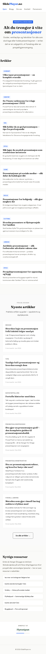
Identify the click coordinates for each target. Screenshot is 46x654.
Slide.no (12, 4)
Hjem (5, 9)
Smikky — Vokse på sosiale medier (17, 590)
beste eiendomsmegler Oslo (15, 584)
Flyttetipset (23, 629)
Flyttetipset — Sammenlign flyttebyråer (19, 596)
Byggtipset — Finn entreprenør (16, 609)
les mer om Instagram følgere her (17, 577)
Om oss (19, 9)
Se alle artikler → (23, 535)
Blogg (11, 9)
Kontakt (27, 9)
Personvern (37, 9)
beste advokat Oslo (12, 603)
